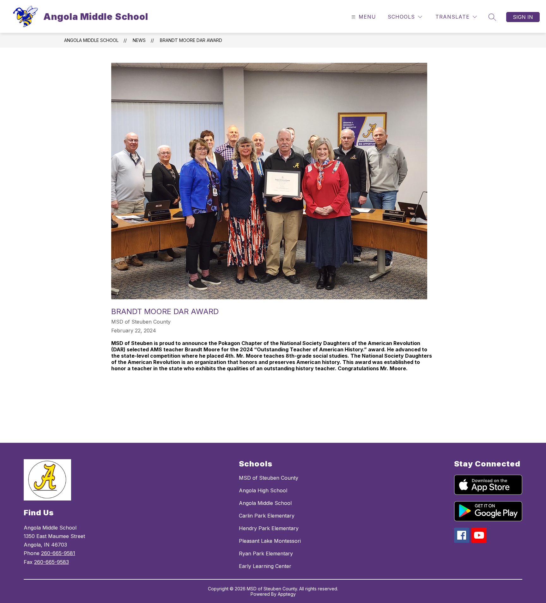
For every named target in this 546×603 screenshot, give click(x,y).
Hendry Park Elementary (269, 528)
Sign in (523, 17)
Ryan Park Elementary (266, 553)
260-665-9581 (58, 553)
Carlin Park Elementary (266, 515)
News (139, 40)
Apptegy (287, 594)
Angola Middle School (91, 40)
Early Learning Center (265, 566)
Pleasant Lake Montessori (270, 541)
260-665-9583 (51, 562)
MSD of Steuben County (268, 478)
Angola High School (263, 490)
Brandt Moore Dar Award (191, 40)
